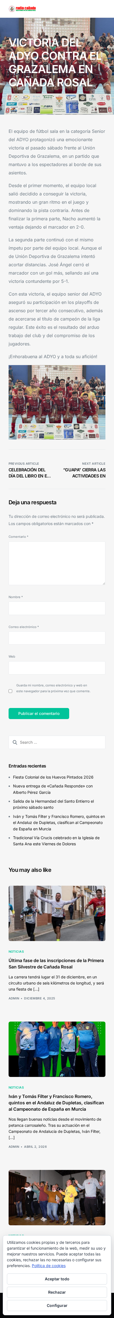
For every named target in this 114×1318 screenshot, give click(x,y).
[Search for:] (57, 742)
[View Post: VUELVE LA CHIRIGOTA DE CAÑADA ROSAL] (57, 1197)
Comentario (18, 537)
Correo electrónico (24, 627)
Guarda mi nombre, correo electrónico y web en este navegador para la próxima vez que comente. (53, 688)
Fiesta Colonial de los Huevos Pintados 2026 (53, 777)
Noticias (64, 97)
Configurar (57, 1305)
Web (12, 656)
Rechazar (57, 1292)
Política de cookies (49, 1265)
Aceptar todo (57, 1278)
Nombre (16, 597)
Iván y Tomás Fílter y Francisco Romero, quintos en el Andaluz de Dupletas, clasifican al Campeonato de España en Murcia (59, 822)
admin (14, 97)
